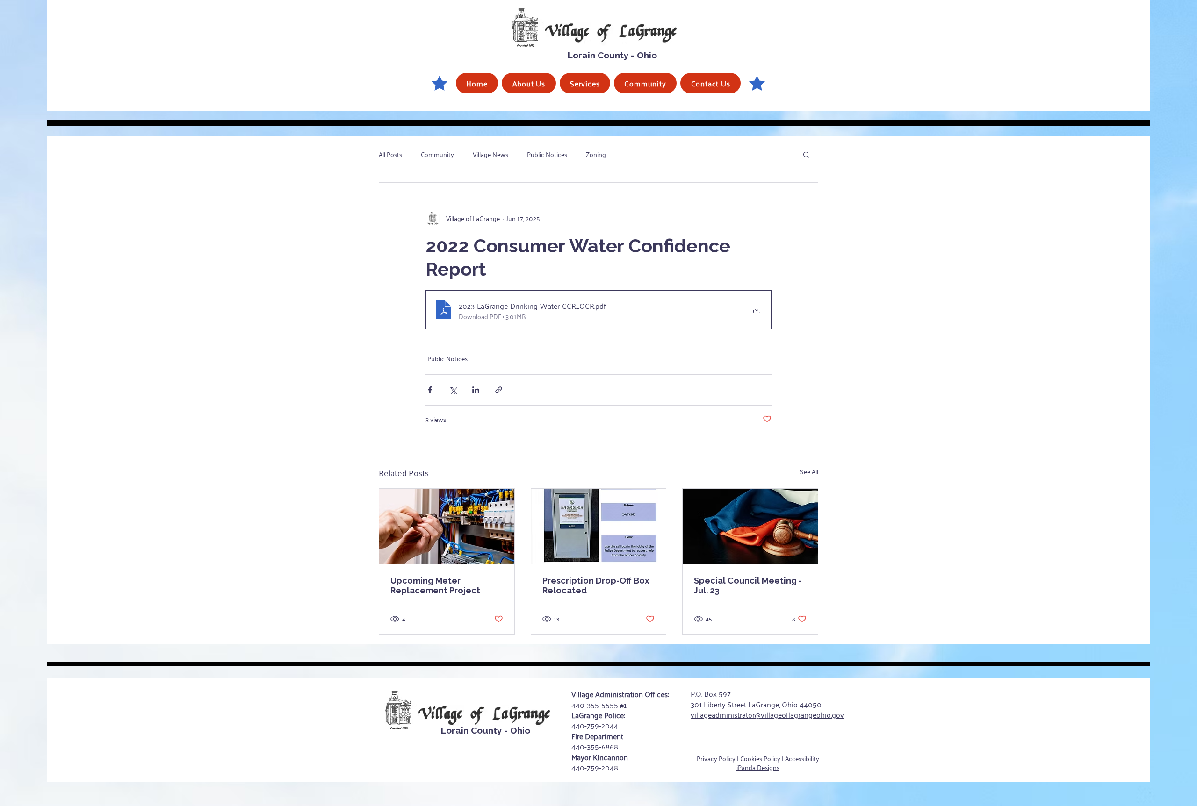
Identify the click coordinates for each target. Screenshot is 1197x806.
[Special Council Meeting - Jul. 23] (750, 526)
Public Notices (547, 154)
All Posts (390, 154)
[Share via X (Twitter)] (452, 389)
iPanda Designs (757, 767)
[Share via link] (498, 389)
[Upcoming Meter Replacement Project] (446, 526)
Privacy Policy (716, 758)
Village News (490, 154)
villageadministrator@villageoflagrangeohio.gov (767, 714)
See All (809, 471)
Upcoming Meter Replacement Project (435, 585)
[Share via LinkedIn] (475, 389)
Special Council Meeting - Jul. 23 (748, 585)
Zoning (596, 154)
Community (437, 154)
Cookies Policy (761, 758)
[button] (528, 83)
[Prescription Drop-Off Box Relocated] (598, 526)
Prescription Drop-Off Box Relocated (595, 585)
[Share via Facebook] (429, 389)
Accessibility (802, 758)
